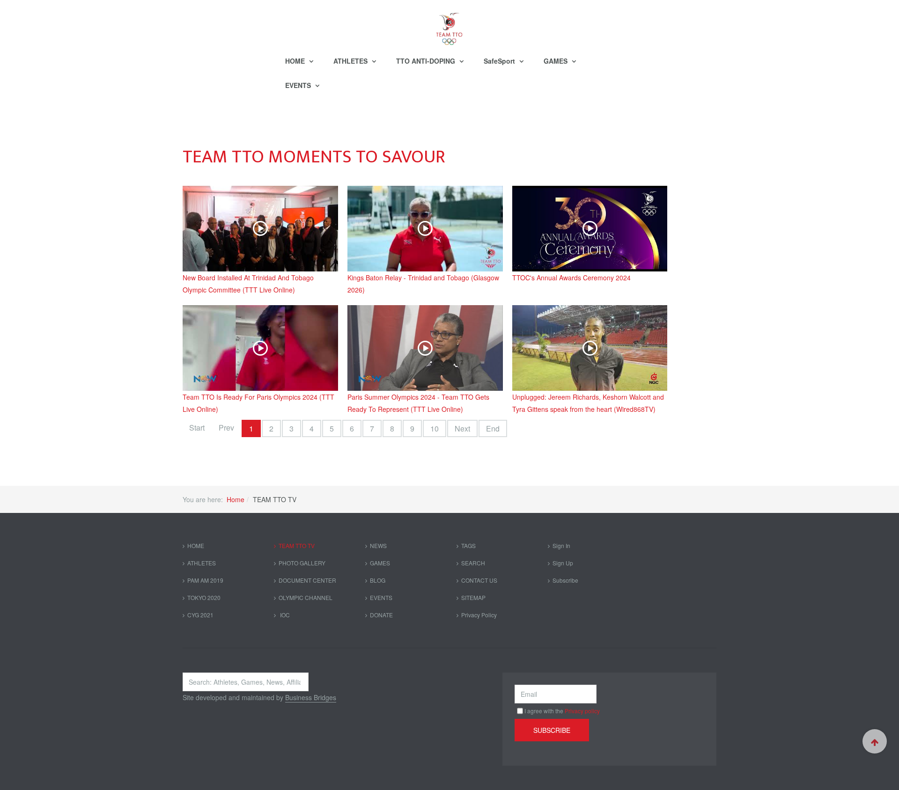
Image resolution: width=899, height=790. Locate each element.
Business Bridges (310, 697)
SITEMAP (473, 597)
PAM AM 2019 (205, 580)
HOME (296, 61)
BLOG (377, 580)
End (493, 428)
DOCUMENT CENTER (307, 580)
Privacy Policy (479, 615)
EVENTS (299, 85)
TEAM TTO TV (297, 545)
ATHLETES (351, 61)
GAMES (556, 61)
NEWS (378, 545)
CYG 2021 (200, 615)
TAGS (468, 545)
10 (434, 428)
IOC (284, 615)
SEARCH (473, 563)
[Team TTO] (449, 24)
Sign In (561, 545)
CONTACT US (479, 580)
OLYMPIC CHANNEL (305, 597)
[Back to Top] (874, 741)
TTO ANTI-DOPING (426, 61)
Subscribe (565, 580)
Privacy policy (582, 711)
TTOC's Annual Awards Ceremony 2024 (571, 277)
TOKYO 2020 (204, 597)
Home (235, 499)
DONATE (381, 615)
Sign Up (563, 563)
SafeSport (500, 61)
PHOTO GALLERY (302, 563)
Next (462, 428)
